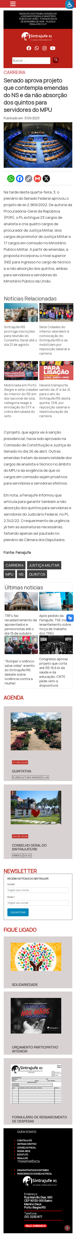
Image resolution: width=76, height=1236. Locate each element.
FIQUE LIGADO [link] (20, 929)
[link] (69, 4)
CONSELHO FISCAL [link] (26, 1147)
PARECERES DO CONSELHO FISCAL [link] (34, 1173)
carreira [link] (15, 565)
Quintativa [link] (21, 771)
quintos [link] (37, 574)
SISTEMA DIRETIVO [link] (26, 1144)
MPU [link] (9, 574)
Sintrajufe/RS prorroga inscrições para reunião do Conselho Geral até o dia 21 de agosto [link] (20, 336)
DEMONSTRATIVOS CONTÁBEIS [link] (33, 1170)
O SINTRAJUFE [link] (24, 1140)
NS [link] (21, 574)
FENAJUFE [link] (22, 1158)
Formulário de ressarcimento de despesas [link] (39, 1119)
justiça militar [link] (44, 565)
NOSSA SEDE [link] (23, 1151)
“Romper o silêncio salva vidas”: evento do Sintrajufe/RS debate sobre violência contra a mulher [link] (20, 672)
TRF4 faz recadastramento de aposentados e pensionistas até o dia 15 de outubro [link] (21, 624)
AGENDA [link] (14, 697)
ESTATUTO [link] (22, 1154)
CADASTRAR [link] (18, 912)
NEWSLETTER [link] (20, 870)
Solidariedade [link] (25, 984)
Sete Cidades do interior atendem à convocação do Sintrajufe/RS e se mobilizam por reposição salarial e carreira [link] (54, 340)
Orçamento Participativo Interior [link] (35, 1049)
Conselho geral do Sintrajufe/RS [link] (29, 847)
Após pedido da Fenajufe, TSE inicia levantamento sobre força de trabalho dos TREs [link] (55, 624)
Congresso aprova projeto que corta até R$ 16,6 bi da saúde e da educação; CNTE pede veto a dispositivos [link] (53, 672)
